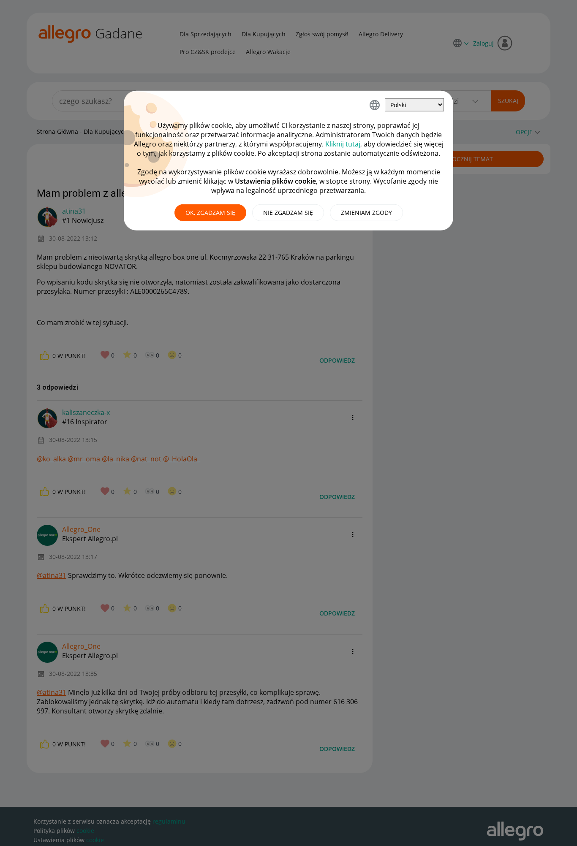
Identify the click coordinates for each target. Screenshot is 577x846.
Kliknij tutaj (342, 144)
